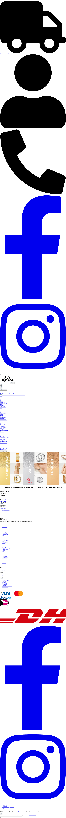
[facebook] (33, 298)
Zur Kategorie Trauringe (4, 430)
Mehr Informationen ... (32, 815)
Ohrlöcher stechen (5, 587)
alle (3, 535)
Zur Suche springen (12, 0)
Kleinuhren (4, 581)
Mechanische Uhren (5, 530)
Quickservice (4, 583)
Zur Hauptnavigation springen (21, 0)
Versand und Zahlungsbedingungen (8, 807)
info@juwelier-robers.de (5, 499)
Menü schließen (4, 451)
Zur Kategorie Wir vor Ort (4, 437)
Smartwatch (4, 532)
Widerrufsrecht (4, 806)
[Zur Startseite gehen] (8, 381)
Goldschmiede (4, 584)
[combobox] (5, 383)
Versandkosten (18, 811)
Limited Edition (5, 534)
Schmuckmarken (5, 557)
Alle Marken (4, 556)
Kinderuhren (4, 529)
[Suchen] (11, 383)
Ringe (3, 541)
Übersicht (2, 393)
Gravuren (4, 585)
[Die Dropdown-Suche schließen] (13, 383)
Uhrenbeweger (4, 533)
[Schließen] (0, 817)
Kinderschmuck (5, 545)
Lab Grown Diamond (6, 548)
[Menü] (1, 384)
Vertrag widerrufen (5, 809)
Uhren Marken (4, 527)
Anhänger (4, 546)
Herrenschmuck (5, 547)
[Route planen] (3, 501)
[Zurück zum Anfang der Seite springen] (1, 814)
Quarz (3, 531)
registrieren (4, 392)
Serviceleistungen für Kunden (7, 586)
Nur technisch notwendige (5, 816)
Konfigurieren (11, 816)
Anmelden (2, 391)
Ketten (3, 543)
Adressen (11, 393)
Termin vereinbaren (5, 565)
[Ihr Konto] (1, 388)
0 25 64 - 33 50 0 (3, 194)
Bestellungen (15, 393)
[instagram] (33, 803)
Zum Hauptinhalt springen (4, 0)
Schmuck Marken (5, 540)
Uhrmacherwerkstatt (5, 580)
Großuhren (4, 582)
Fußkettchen (4, 550)
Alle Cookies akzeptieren (18, 816)
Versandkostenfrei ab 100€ (4, 53)
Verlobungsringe (5, 542)
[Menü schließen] (0, 431)
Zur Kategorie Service (4, 441)
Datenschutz (4, 805)
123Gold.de (4, 563)
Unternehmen (4, 575)
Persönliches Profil (7, 393)
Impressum (4, 808)
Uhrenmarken (4, 558)
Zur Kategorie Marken (4, 424)
